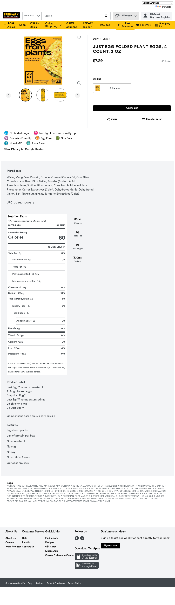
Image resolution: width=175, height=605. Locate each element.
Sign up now (110, 545)
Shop (22, 25)
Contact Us (28, 547)
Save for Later (154, 119)
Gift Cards (50, 547)
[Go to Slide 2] (42, 95)
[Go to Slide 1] (25, 95)
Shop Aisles (11, 25)
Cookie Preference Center (59, 555)
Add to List (132, 108)
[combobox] (32, 16)
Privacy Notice (74, 583)
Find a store (51, 538)
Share (114, 119)
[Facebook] (77, 539)
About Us (10, 538)
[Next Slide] (77, 95)
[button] (135, 15)
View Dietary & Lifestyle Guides (24, 149)
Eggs (105, 39)
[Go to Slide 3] (60, 95)
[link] (125, 25)
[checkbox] (79, 38)
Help (24, 538)
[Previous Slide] (8, 95)
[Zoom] (79, 83)
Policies (39, 583)
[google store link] (87, 568)
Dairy (96, 39)
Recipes (105, 25)
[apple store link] (87, 559)
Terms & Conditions (56, 583)
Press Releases (13, 547)
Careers (9, 542)
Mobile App (51, 551)
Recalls (26, 542)
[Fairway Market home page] (12, 16)
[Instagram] (82, 539)
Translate (166, 7)
